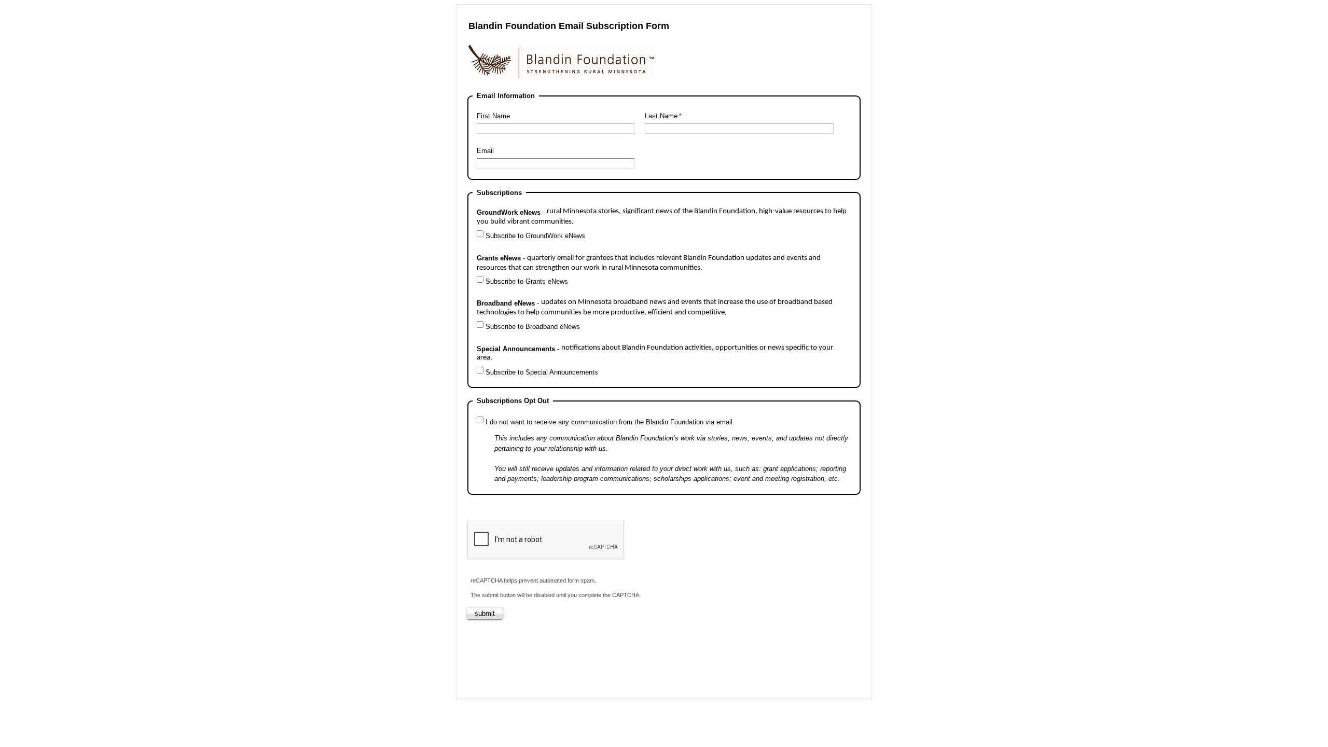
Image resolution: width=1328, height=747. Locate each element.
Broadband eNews (655, 307)
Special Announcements (655, 353)
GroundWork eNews (662, 217)
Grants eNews (649, 263)
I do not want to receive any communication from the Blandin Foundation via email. (610, 422)
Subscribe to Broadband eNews (533, 326)
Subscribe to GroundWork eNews (535, 236)
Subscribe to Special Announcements (542, 372)
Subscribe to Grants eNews (527, 281)
